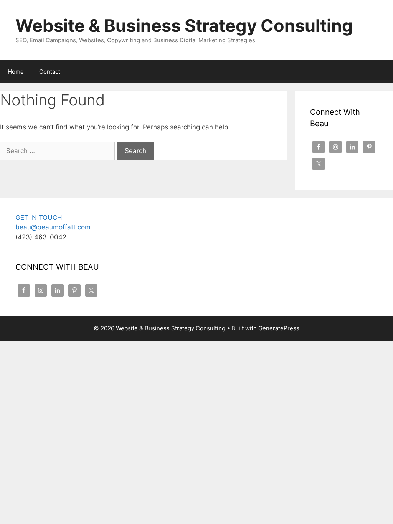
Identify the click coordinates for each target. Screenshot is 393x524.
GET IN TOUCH (38, 217)
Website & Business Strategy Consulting (184, 25)
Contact (49, 71)
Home (16, 71)
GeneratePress (278, 328)
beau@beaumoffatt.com (53, 227)
